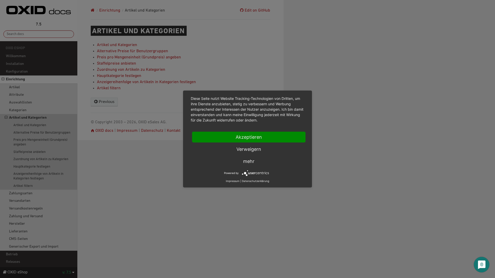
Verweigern (248, 149)
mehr (248, 161)
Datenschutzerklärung (255, 181)
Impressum (233, 181)
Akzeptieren (249, 137)
